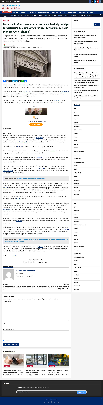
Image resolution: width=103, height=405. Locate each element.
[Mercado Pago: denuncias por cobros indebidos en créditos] (58, 361)
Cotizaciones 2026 (83, 12)
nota (41, 260)
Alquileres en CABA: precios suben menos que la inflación (35, 371)
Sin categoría (77, 191)
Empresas (76, 137)
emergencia (39, 157)
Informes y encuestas (44, 12)
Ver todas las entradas (24, 276)
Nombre (6, 323)
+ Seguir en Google (10, 45)
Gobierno (76, 144)
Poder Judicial (77, 173)
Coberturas (76, 115)
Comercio (76, 119)
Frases (4, 16)
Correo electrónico (9, 329)
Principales (76, 180)
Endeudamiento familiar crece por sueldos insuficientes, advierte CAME (13, 371)
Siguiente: (53, 286)
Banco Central (25, 85)
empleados (39, 137)
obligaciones (7, 210)
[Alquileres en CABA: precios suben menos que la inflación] (36, 361)
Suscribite (81, 392)
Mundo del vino (71, 12)
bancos (40, 246)
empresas (66, 229)
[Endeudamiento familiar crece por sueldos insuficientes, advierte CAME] (13, 361)
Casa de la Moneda (21, 142)
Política (15, 12)
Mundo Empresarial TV (58, 12)
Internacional (77, 155)
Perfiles (92, 12)
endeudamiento (8, 170)
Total (38, 262)
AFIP (75, 108)
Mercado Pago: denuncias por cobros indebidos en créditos (58, 371)
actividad (19, 220)
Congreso (76, 122)
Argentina (20, 146)
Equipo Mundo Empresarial (11, 47)
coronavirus (65, 92)
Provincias (76, 183)
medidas (56, 100)
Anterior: (19, 286)
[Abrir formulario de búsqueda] (100, 14)
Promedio (45, 262)
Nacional (32, 12)
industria (6, 188)
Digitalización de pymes (79, 130)
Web (4, 335)
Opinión (75, 169)
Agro (75, 112)
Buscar (76, 20)
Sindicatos (76, 194)
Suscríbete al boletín (10, 341)
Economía (23, 12)
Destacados (76, 126)
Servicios (76, 187)
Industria (76, 148)
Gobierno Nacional (43, 168)
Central (53, 151)
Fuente (18, 199)
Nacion (14, 255)
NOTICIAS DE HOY (7, 12)
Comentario (7, 301)
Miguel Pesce (7, 85)
